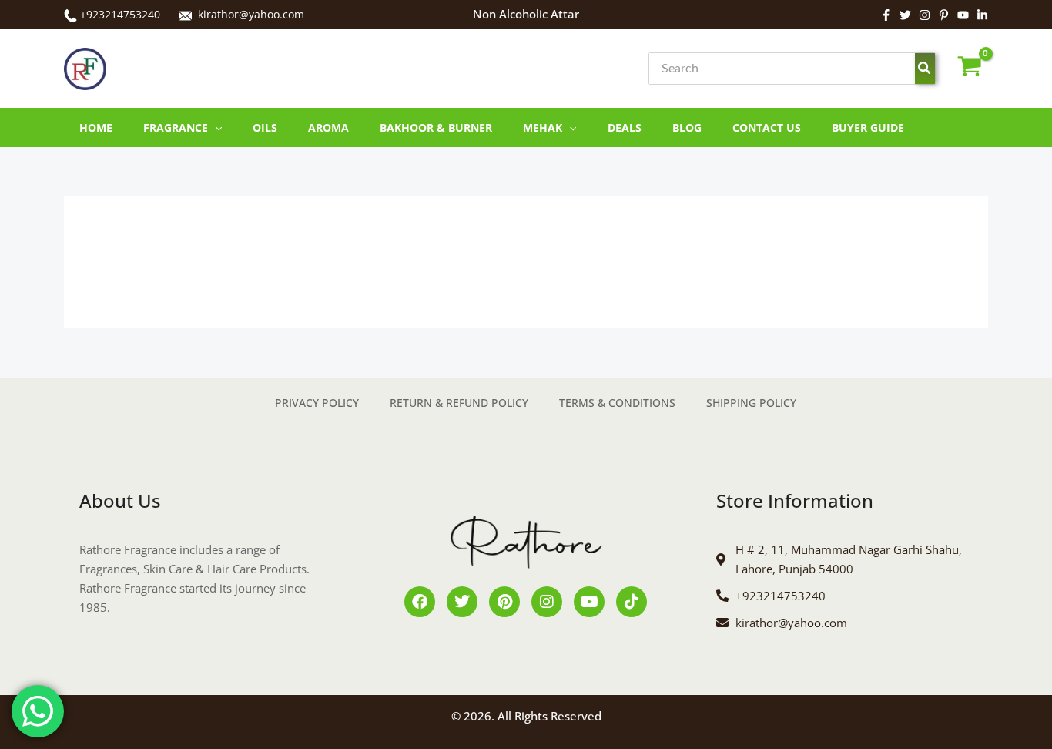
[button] (215, 127)
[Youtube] (963, 15)
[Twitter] (905, 15)
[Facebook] (886, 15)
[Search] (925, 68)
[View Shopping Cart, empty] (969, 69)
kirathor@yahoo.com (251, 14)
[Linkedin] (982, 15)
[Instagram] (924, 15)
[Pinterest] (944, 15)
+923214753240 (120, 14)
